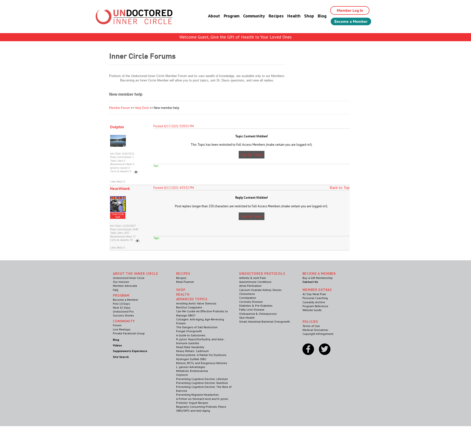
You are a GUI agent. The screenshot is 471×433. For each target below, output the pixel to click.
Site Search (121, 357)
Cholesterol (247, 294)
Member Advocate (125, 286)
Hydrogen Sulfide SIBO (191, 359)
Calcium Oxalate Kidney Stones (260, 290)
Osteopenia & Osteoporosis (258, 313)
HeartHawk (120, 188)
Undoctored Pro (123, 311)
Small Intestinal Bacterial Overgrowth (264, 321)
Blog (322, 16)
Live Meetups (122, 329)
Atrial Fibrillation (250, 286)
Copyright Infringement (317, 334)
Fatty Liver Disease (251, 309)
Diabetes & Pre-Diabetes (256, 305)
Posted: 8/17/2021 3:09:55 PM (173, 126)
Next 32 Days (122, 307)
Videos (117, 345)
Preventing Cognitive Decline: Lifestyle (202, 379)
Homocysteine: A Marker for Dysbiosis (201, 355)
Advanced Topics (192, 299)
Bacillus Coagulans (189, 307)
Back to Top (340, 187)
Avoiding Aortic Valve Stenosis (196, 303)
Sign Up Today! (251, 155)
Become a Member (350, 21)
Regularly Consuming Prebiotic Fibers (201, 406)
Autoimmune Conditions (255, 282)
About (214, 16)
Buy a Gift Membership (317, 278)
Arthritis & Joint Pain (252, 278)
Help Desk (142, 108)
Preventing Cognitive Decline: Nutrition (202, 383)
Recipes (276, 16)
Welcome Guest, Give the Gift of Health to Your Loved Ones (235, 37)
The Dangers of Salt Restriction (197, 327)
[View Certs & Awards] (136, 171)
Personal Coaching (315, 298)
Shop (309, 16)
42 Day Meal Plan (314, 294)
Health (294, 16)
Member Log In (350, 10)
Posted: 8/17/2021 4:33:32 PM (173, 188)
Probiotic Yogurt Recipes (192, 403)
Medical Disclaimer (315, 330)
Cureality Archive (313, 302)
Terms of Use (311, 326)
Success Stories (123, 315)
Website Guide (312, 310)
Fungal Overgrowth (189, 331)
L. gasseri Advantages (190, 367)
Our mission (121, 282)
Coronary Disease (251, 301)
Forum (117, 325)
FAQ (115, 290)
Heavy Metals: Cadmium (192, 351)
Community (254, 16)
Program (231, 16)
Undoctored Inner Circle (128, 278)
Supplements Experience (130, 351)
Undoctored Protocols (262, 273)
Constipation (247, 298)
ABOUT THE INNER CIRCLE (135, 273)
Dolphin (117, 126)
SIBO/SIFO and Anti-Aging (193, 410)
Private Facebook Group (129, 333)
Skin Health (247, 317)
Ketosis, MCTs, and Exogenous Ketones (201, 363)
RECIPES (183, 273)
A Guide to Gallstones (190, 335)
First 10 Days (121, 303)
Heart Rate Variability (190, 347)
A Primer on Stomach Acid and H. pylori (202, 399)
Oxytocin (182, 375)
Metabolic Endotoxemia (192, 371)
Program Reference (315, 306)
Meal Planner (185, 282)
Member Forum (119, 108)
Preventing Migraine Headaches (197, 394)
